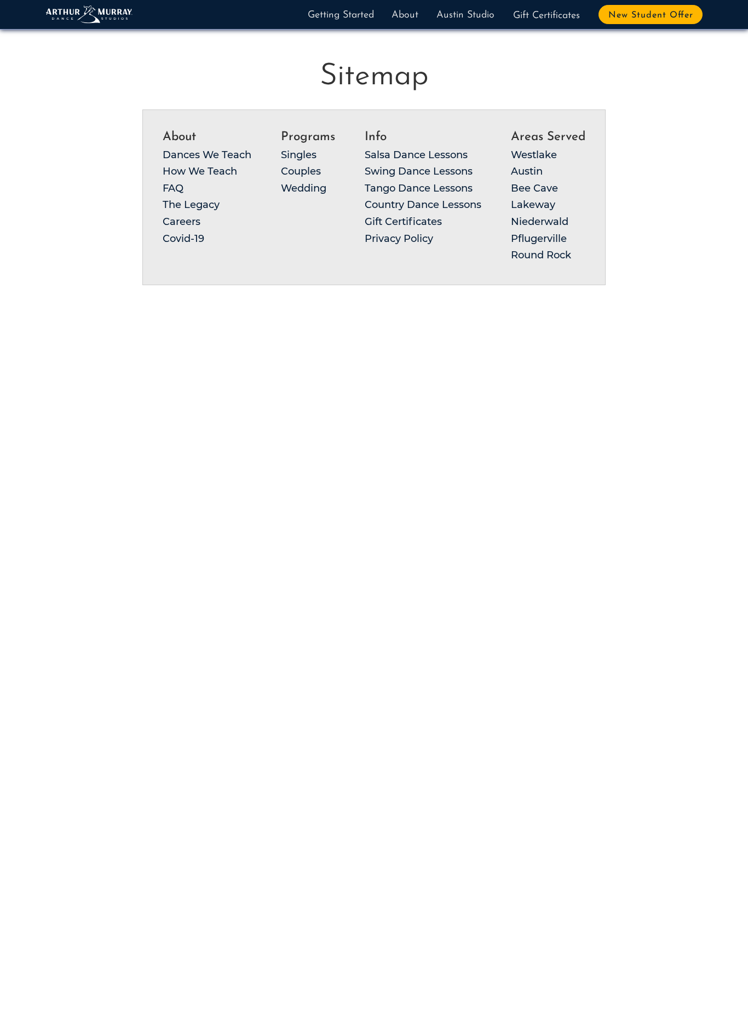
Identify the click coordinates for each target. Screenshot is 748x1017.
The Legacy (191, 205)
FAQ (173, 188)
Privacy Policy (399, 239)
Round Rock (541, 255)
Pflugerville (539, 239)
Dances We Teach (207, 155)
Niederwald (539, 222)
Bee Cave (534, 188)
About (405, 15)
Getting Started (341, 15)
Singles (299, 155)
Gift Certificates (546, 16)
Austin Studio (465, 15)
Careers (181, 222)
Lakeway (533, 205)
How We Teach (200, 171)
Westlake (534, 155)
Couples (301, 171)
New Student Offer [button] (650, 15)
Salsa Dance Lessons (416, 155)
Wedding (303, 188)
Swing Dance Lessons (419, 171)
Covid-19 (183, 239)
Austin (527, 171)
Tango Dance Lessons (419, 188)
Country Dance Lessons (423, 205)
